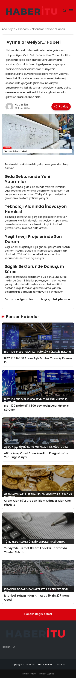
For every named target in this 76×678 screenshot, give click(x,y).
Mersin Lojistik (46, 673)
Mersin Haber (29, 673)
